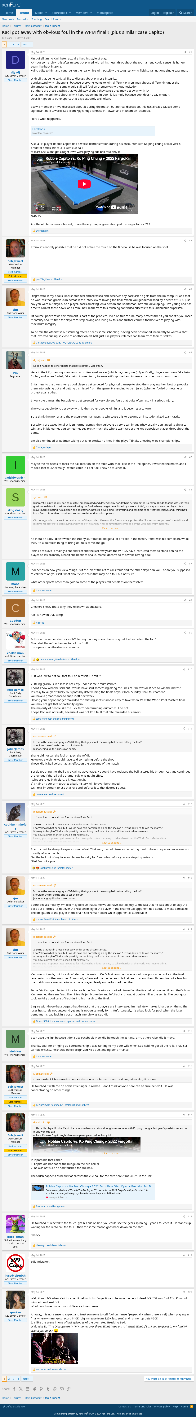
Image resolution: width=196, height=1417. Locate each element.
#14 (190, 929)
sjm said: (38, 497)
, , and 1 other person (66, 1021)
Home (9, 13)
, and (49, 279)
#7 (190, 563)
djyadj (8, 38)
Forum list (23, 19)
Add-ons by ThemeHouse (129, 1413)
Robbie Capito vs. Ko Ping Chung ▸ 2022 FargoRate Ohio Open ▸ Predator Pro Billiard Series (106, 1186)
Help (175, 1406)
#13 (190, 878)
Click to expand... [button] (111, 528)
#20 (190, 1292)
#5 (190, 457)
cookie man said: (42, 736)
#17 (190, 1114)
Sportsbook (59, 13)
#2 (190, 240)
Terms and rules (142, 1406)
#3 (190, 289)
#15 (190, 1031)
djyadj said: (39, 360)
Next (26, 44)
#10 (190, 669)
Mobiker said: (41, 1073)
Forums (24, 13)
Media (39, 13)
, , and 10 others (64, 342)
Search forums (53, 19)
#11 (190, 728)
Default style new (15, 1406)
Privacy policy (162, 1406)
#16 (190, 1066)
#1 (190, 52)
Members (82, 13)
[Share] (185, 52)
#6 (190, 489)
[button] (46, 12)
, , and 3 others (57, 919)
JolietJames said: (42, 811)
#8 (190, 600)
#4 (190, 352)
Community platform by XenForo (84, 1413)
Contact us (124, 1406)
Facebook (38, 129)
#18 (190, 1216)
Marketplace (105, 13)
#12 (190, 804)
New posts (8, 19)
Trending (37, 19)
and (55, 718)
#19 (190, 1255)
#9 (190, 632)
